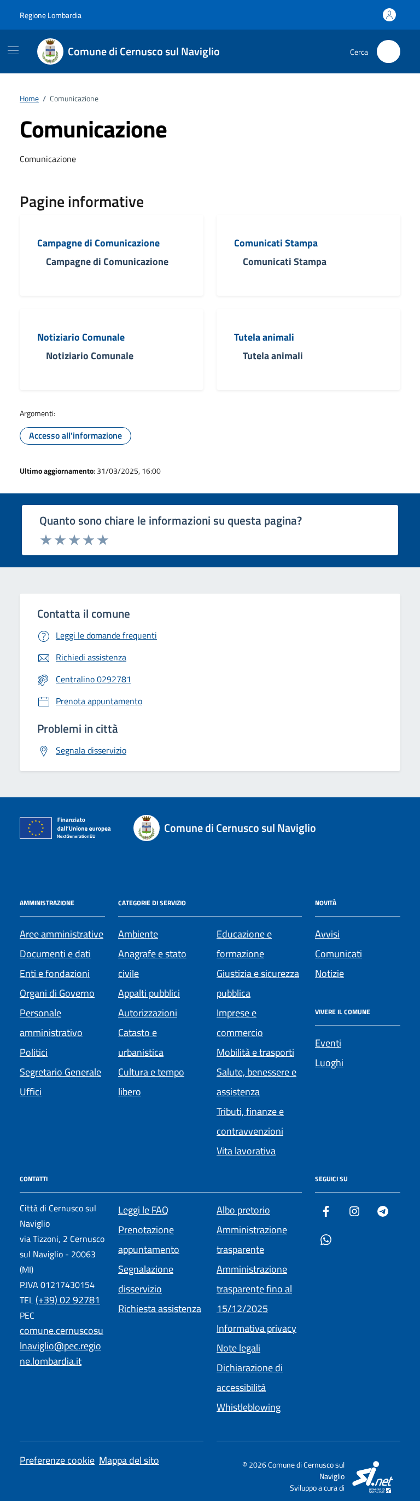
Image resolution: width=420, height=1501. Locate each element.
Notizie (329, 973)
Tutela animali (264, 337)
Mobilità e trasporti (255, 1052)
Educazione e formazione (244, 944)
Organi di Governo (57, 993)
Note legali (238, 1348)
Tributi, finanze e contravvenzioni (250, 1121)
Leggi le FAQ (143, 1210)
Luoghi (329, 1062)
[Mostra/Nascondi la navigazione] (13, 50)
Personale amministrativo (51, 1022)
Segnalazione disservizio (145, 1279)
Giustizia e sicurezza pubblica (258, 983)
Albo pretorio (243, 1210)
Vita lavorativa (246, 1150)
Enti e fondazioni (55, 973)
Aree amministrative (61, 934)
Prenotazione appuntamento (148, 1239)
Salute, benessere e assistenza (256, 1082)
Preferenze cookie (57, 1460)
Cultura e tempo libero (151, 1082)
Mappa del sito (129, 1460)
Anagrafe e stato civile (152, 963)
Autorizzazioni (147, 1012)
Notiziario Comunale (81, 337)
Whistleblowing (249, 1407)
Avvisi (327, 934)
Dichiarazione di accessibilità (250, 1377)
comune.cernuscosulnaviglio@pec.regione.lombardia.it (61, 1345)
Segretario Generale (60, 1072)
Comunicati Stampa (276, 243)
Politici (34, 1052)
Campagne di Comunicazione (98, 243)
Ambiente (138, 934)
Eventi (328, 1043)
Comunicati (338, 953)
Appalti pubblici (149, 993)
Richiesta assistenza (159, 1308)
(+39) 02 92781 (68, 1299)
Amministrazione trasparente (252, 1239)
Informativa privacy (256, 1328)
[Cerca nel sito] (388, 52)
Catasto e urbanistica (141, 1042)
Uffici (31, 1091)
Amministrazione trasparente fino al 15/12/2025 (254, 1289)
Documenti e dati (55, 953)
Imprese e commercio (240, 1022)
